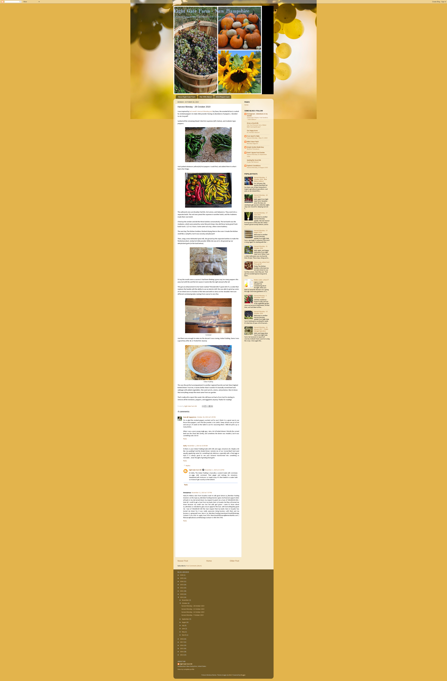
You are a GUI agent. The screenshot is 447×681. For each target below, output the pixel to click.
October (185, 603)
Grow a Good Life (252, 123)
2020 (182, 594)
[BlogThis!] (205, 406)
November (185, 600)
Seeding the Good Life (254, 160)
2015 (182, 648)
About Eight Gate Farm (186, 97)
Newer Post (183, 561)
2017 (182, 642)
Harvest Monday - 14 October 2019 (192, 612)
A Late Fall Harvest (253, 162)
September (185, 619)
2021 (182, 591)
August (184, 622)
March (184, 635)
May (183, 632)
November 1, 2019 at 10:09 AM (198, 446)
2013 (182, 655)
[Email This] (203, 406)
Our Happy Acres (252, 130)
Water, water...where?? (261, 280)
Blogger (243, 675)
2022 (182, 588)
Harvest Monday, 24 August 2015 (257, 167)
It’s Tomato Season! (253, 132)
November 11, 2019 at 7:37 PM (202, 492)
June (183, 628)
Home (209, 561)
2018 (182, 639)
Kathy (185, 446)
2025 (182, 578)
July (183, 625)
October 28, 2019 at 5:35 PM (206, 417)
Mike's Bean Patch (253, 142)
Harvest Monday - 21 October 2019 (192, 609)
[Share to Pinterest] (212, 406)
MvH (230, 675)
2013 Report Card (222, 97)
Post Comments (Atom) (194, 566)
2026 (182, 575)
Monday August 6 (252, 143)
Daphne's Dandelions (254, 165)
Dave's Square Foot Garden (256, 152)
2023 (182, 584)
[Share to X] (207, 406)
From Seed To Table (253, 136)
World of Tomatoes (253, 149)
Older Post (234, 561)
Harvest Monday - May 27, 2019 (257, 138)
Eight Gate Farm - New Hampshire (211, 11)
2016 (182, 645)
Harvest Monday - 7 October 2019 (192, 615)
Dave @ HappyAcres (189, 417)
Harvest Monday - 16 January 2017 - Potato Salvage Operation (261, 329)
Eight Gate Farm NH (195, 470)
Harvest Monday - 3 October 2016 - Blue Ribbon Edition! (260, 179)
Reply (185, 439)
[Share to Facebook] (209, 406)
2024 (182, 581)
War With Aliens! (206, 97)
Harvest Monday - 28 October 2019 (192, 606)
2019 (182, 597)
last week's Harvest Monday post (201, 111)
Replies (188, 465)
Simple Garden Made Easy (255, 147)
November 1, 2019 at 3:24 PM (214, 470)
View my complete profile (186, 669)
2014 (182, 651)
